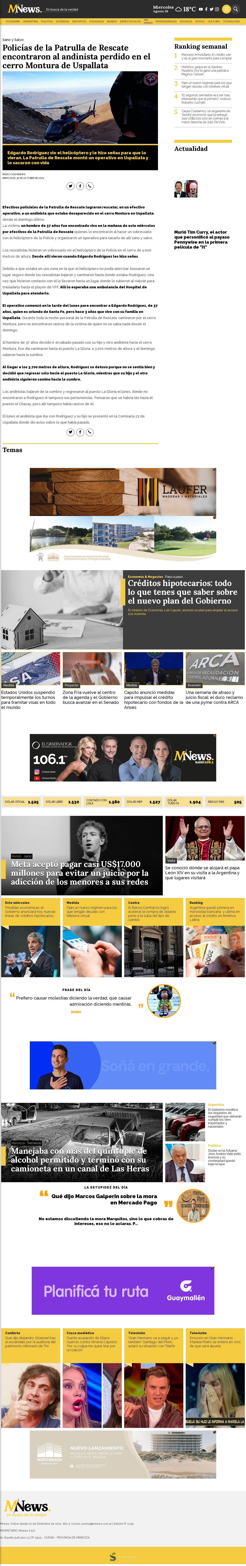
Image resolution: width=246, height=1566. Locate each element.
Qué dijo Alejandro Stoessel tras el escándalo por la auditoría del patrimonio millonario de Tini (30, 1342)
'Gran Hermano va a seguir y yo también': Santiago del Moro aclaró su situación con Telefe (153, 1342)
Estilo (200, 21)
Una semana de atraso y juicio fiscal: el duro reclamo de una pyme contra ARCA (214, 697)
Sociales (186, 21)
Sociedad (62, 21)
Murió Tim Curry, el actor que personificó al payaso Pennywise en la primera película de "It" (202, 240)
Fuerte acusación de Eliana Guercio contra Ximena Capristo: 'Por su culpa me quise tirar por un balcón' (92, 1344)
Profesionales (166, 21)
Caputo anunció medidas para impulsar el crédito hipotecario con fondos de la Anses (153, 700)
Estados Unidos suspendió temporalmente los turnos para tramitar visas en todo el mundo (28, 700)
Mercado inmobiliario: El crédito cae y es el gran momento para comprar (207, 56)
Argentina (30, 21)
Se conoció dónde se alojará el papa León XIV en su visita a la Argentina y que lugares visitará (202, 872)
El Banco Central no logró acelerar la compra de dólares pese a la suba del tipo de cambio (152, 914)
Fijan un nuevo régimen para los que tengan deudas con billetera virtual (207, 84)
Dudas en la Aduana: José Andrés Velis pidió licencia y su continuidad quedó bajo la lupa (224, 1157)
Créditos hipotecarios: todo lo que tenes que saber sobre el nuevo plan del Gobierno (183, 592)
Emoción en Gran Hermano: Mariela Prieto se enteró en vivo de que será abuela (215, 1342)
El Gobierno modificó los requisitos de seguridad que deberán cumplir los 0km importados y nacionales (225, 1118)
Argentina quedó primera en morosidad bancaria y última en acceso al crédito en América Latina (215, 914)
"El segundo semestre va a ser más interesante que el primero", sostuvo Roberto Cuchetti (206, 98)
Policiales (97, 21)
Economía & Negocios (145, 577)
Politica (47, 21)
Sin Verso (148, 21)
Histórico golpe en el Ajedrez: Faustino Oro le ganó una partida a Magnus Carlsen (205, 70)
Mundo (112, 21)
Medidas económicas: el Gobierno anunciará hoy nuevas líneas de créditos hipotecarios (30, 912)
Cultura (214, 21)
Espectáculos (130, 21)
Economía (13, 21)
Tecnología (231, 21)
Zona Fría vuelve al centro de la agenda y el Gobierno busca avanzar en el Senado (91, 697)
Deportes (79, 21)
